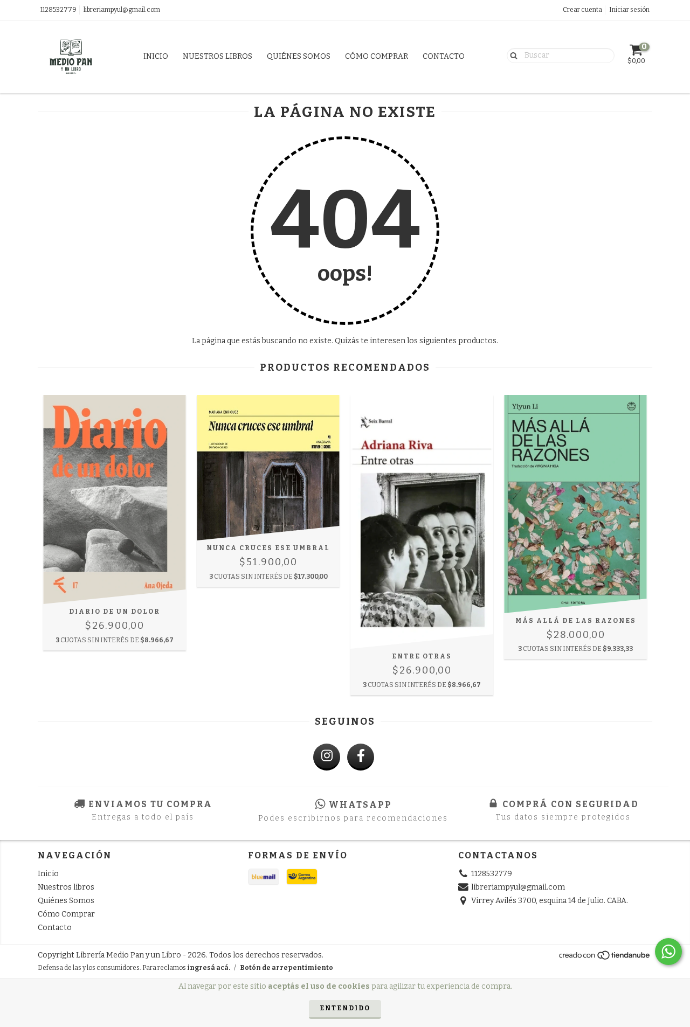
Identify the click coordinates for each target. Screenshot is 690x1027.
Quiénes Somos (298, 56)
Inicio (155, 56)
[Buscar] (511, 55)
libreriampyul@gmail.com (122, 9)
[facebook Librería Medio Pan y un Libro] (360, 757)
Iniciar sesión (629, 9)
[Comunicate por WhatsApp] (668, 951)
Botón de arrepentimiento (286, 968)
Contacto (444, 56)
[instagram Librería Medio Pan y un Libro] (326, 757)
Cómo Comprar (376, 56)
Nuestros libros (217, 56)
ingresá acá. (208, 968)
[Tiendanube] (605, 958)
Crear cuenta (582, 9)
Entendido (345, 1008)
